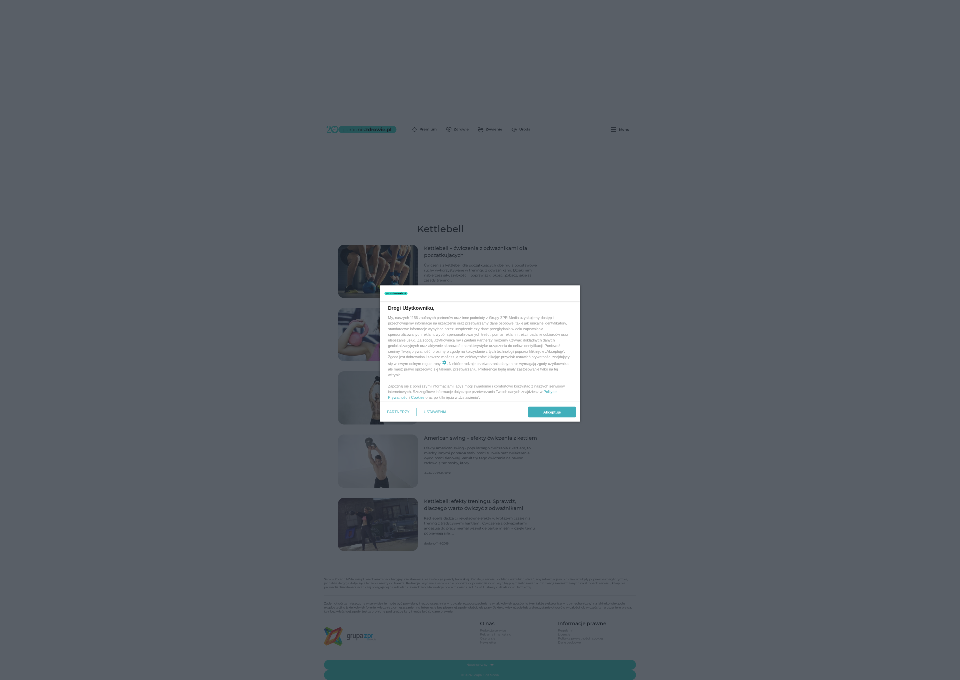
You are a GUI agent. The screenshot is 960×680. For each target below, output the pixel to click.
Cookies (417, 397)
